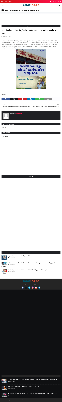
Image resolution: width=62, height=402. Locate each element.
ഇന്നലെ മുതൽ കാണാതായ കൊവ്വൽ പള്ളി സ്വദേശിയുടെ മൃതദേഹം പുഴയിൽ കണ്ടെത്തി (32, 393)
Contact (10, 1)
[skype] (60, 1)
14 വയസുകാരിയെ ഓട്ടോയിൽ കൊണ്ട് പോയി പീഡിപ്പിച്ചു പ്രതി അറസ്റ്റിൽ (27, 270)
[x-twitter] (53, 1)
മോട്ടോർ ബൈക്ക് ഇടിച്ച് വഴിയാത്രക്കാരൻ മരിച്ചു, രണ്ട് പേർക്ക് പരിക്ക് (22, 10)
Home (2, 1)
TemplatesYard (13, 399)
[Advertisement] (29, 18)
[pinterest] (58, 1)
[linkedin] (39, 287)
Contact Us (58, 399)
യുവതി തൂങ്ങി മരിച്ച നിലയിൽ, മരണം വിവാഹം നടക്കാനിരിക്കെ (24, 386)
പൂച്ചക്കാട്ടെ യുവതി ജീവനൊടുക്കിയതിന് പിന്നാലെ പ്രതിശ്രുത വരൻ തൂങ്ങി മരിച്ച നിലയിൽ (32, 379)
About (6, 1)
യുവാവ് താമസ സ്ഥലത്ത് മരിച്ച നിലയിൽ (19, 256)
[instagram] (56, 1)
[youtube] (36, 287)
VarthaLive (19, 113)
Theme (25, 399)
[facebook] (51, 1)
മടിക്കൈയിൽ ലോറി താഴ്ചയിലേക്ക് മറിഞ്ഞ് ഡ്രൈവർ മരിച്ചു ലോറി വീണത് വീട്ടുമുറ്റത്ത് (31, 263)
